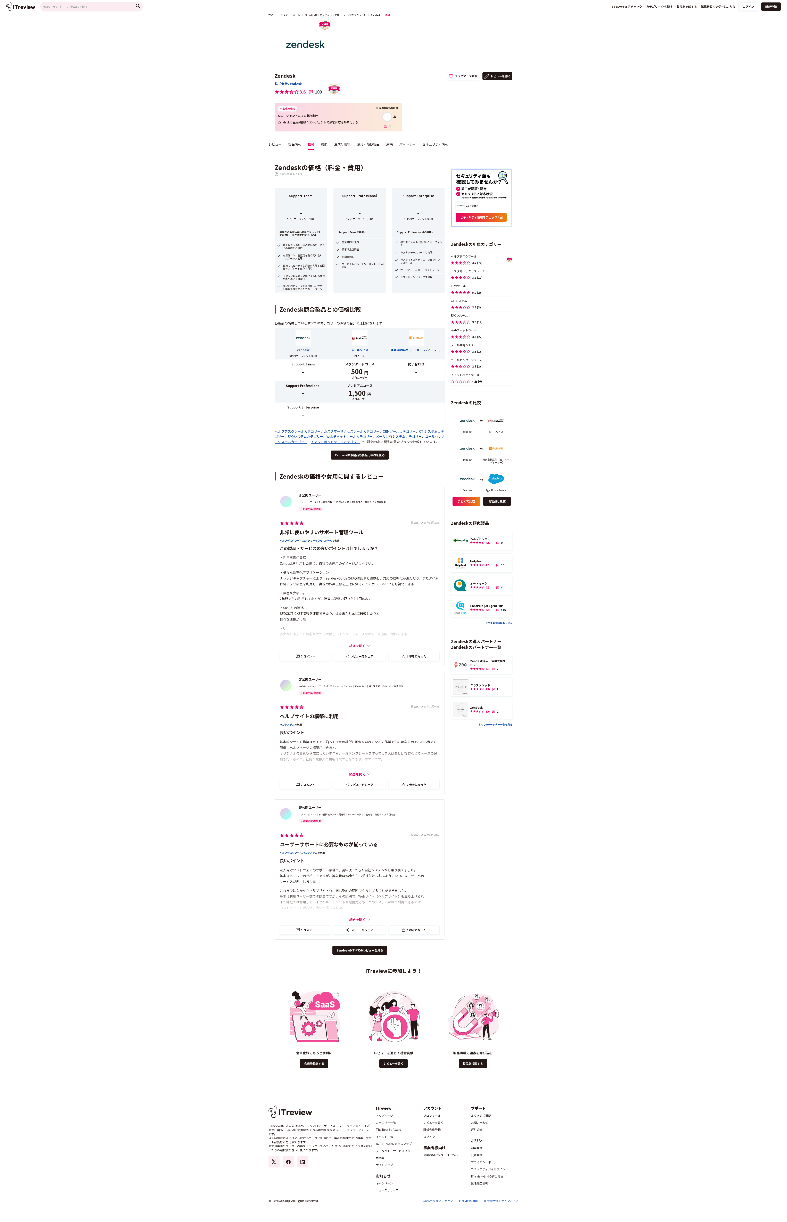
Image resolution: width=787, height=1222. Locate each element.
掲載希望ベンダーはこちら (440, 1155)
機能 (324, 144)
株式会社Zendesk (288, 83)
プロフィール (432, 1116)
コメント (308, 656)
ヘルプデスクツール (355, 15)
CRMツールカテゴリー (399, 431)
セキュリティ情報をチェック (478, 217)
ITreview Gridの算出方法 (487, 1176)
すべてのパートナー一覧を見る (495, 724)
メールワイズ (359, 350)
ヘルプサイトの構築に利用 (309, 716)
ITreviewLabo (468, 1201)
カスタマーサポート (289, 15)
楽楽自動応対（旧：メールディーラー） (416, 350)
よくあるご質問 (481, 1116)
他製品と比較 (497, 501)
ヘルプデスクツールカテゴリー (298, 431)
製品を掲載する (473, 1063)
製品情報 (294, 144)
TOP (270, 15)
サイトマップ (384, 1165)
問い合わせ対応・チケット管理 (322, 15)
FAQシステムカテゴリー (305, 436)
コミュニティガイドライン (488, 1169)
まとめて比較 (466, 501)
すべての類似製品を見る (499, 622)
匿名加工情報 (479, 1183)
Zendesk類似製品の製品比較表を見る (360, 455)
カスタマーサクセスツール (317, 540)
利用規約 (476, 1148)
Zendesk (375, 15)
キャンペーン (384, 1183)
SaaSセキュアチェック (438, 1201)
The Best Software (388, 1129)
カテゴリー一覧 (386, 1122)
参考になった (416, 656)
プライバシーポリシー (485, 1162)
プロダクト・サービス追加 (393, 1151)
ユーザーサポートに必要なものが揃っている (329, 844)
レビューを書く (501, 76)
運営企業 (476, 1129)
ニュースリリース (387, 1190)
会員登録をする (314, 1063)
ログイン (748, 7)
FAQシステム (287, 724)
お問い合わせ (479, 1122)
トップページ (384, 1116)
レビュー (275, 144)
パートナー (407, 144)
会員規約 (476, 1155)
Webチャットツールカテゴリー (349, 436)
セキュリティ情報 (435, 144)
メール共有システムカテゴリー (399, 436)
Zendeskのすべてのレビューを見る (360, 950)
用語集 (380, 1158)
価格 (311, 144)
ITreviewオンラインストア (501, 1201)
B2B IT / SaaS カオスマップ (394, 1144)
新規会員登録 (432, 1129)
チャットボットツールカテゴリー (335, 441)
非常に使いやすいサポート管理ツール (321, 532)
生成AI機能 (342, 144)
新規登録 (771, 7)
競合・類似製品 (368, 144)
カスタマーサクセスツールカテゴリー (352, 431)
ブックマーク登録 (466, 76)
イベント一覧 (384, 1137)
